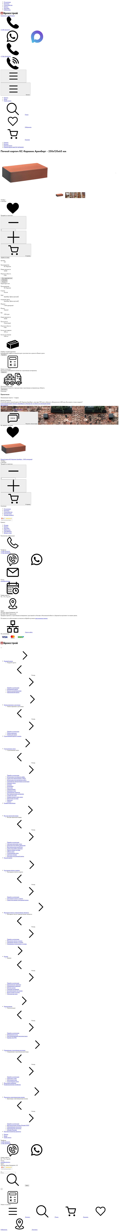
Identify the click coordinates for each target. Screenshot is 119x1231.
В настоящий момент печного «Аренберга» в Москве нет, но (25, 403)
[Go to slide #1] (59, 195)
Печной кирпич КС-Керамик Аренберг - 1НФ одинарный (16, 459)
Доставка (6, 8)
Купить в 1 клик (5, 257)
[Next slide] (116, 173)
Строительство (8, 5)
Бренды (6, 97)
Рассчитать (4, 389)
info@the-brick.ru (5, 581)
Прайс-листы (7, 101)
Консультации (8, 513)
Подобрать (4, 354)
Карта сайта (28, 632)
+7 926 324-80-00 (6, 56)
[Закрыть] (1, 647)
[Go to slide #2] (67, 195)
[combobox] (59, 1173)
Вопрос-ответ (8, 533)
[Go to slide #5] (79, 195)
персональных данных (41, 618)
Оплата (6, 6)
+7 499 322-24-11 (5, 30)
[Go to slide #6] (83, 195)
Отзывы (6, 525)
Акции (5, 99)
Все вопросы (4, 405)
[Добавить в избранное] (13, 214)
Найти (27, 1185)
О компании (7, 2)
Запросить (3, 372)
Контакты (6, 3)
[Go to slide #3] (71, 195)
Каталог (28, 94)
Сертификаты (7, 531)
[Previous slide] (3, 173)
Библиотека (7, 10)
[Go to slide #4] (75, 195)
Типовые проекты (9, 515)
